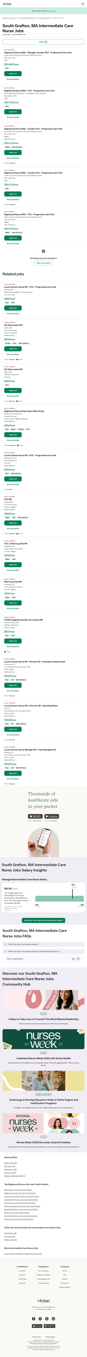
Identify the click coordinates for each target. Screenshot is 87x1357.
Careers (65, 1279)
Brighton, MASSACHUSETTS (14, 1176)
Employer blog (43, 1283)
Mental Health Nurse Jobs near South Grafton (21, 1209)
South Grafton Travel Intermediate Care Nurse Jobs (23, 1254)
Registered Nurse (9, 18)
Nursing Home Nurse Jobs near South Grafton (21, 1200)
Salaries (22, 1275)
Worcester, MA (9, 1166)
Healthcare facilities (43, 1275)
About (64, 1271)
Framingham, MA (10, 1169)
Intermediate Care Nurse (27, 18)
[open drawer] (82, 3)
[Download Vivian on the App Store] (35, 816)
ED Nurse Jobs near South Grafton (17, 1213)
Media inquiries (64, 1287)
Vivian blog (22, 1279)
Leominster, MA (10, 1173)
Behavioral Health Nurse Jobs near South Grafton (22, 1206)
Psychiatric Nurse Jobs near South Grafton (20, 1203)
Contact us (65, 1283)
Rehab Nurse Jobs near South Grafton (18, 1190)
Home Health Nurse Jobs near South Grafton (20, 1216)
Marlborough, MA (10, 1163)
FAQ (64, 1275)
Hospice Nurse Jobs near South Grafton (19, 1219)
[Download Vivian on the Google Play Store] (51, 816)
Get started (51, 11)
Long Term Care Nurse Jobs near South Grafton (21, 1196)
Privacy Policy (38, 1343)
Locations (22, 1271)
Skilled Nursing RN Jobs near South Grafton (20, 1193)
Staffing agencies (43, 1279)
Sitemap (22, 1283)
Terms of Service (49, 1343)
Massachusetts (45, 18)
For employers (43, 1271)
